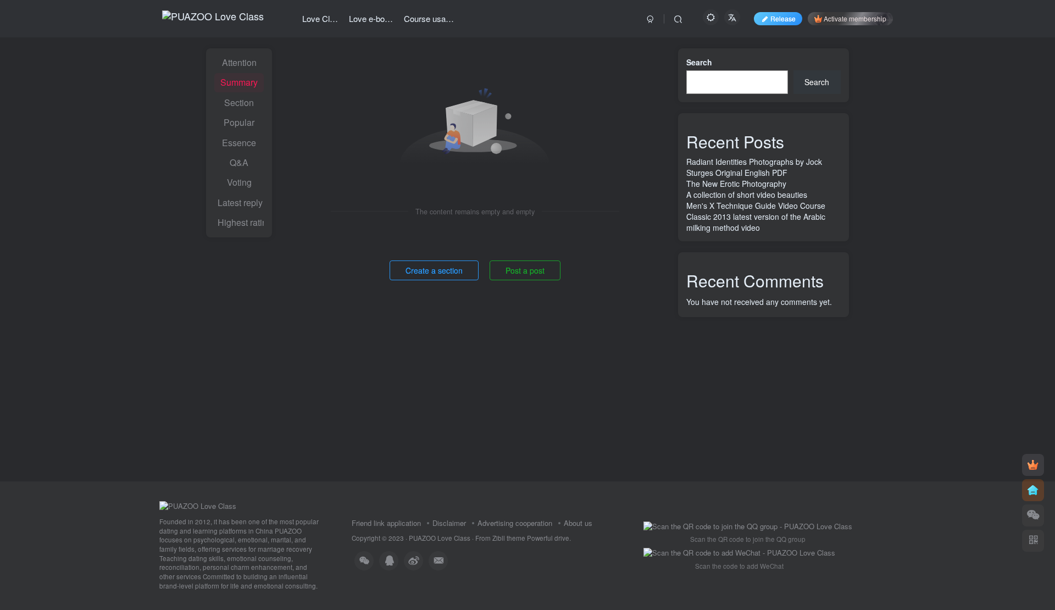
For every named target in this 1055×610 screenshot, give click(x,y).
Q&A (239, 162)
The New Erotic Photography (736, 183)
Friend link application (386, 523)
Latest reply (240, 202)
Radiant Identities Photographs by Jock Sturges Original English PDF (754, 167)
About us (578, 523)
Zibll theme (509, 538)
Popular (239, 122)
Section (239, 102)
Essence (239, 142)
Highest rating (241, 222)
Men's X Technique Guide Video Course (755, 205)
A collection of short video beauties (746, 194)
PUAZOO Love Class (439, 538)
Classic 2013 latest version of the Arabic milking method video (755, 222)
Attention (239, 62)
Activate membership (855, 18)
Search (699, 62)
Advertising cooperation (514, 523)
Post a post (525, 270)
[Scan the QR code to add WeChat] (1033, 515)
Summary (239, 82)
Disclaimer (449, 523)
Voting (239, 182)
